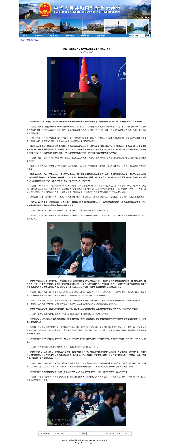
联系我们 (101, 35)
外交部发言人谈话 (32, 40)
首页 (22, 40)
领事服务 (54, 35)
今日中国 (39, 35)
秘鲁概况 (70, 35)
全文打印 (110, 434)
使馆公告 (85, 35)
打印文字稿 (122, 434)
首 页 (25, 35)
